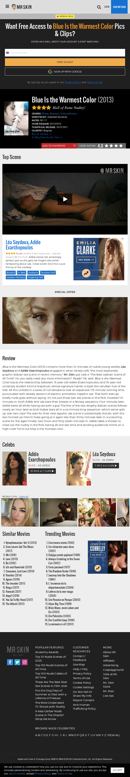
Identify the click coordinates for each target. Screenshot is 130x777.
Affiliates (108, 660)
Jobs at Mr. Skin (110, 676)
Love (12, 559)
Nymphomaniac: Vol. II (21, 543)
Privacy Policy (73, 82)
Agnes (13, 579)
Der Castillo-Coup (61, 620)
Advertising (110, 665)
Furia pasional (59, 567)
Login (106, 6)
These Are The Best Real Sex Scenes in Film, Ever (51, 684)
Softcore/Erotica (68, 113)
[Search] (99, 7)
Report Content (83, 700)
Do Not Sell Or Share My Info (82, 693)
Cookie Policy (82, 682)
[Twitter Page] (17, 662)
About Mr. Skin (109, 654)
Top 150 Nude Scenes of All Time (51, 667)
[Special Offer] (65, 320)
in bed (21, 272)
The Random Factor (62, 571)
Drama (45, 113)
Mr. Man (108, 691)
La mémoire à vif (61, 624)
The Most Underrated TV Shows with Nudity (50, 704)
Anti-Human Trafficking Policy (84, 706)
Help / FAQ (80, 669)
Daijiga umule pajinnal (64, 555)
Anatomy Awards (47, 652)
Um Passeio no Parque (64, 600)
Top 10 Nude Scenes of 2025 (50, 658)
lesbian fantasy (16, 277)
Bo (11, 563)
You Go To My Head (19, 600)
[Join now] (119, 7)
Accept (117, 770)
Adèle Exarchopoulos (23, 245)
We (11, 555)
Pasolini (14, 575)
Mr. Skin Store (108, 684)
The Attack (15, 604)
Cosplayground (113, 669)
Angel (12, 595)
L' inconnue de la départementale (61, 585)
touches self (48, 272)
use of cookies (17, 773)
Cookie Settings (83, 687)
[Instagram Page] (25, 662)
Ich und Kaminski (19, 567)
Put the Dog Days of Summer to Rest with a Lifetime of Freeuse (50, 694)
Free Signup (65, 62)
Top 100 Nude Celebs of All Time (51, 675)
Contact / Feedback (79, 658)
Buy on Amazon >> (41, 133)
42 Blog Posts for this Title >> (47, 137)
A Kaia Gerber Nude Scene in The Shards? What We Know (49, 715)
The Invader (15, 583)
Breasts (11, 272)
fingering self (35, 277)
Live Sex (108, 695)
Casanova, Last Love (20, 571)
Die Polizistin (59, 616)
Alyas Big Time (60, 604)
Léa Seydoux (17, 242)
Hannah (13, 591)
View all (23, 496)
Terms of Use (95, 82)
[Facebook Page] (10, 662)
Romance (54, 113)
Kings (12, 587)
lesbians (33, 272)
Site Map (79, 664)
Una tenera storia (61, 543)
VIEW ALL (108, 735)
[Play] (65, 199)
